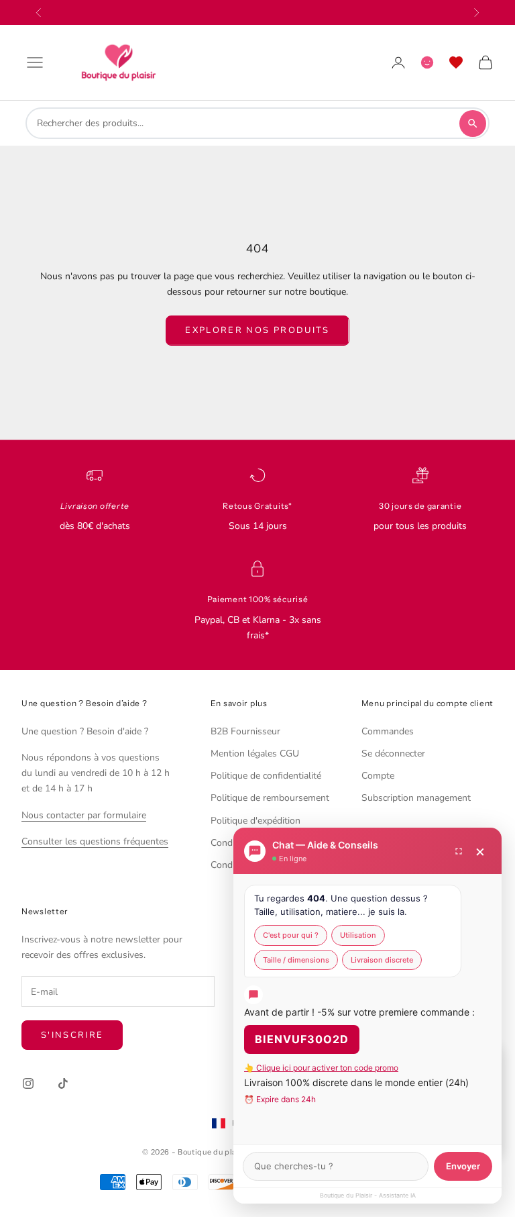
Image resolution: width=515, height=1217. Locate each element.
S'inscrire (72, 1035)
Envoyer (463, 1166)
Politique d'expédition (255, 820)
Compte (377, 775)
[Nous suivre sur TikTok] (63, 1083)
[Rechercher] (472, 123)
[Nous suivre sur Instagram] (28, 1083)
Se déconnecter (393, 753)
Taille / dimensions (296, 960)
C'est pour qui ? (291, 935)
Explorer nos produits (257, 330)
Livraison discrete (382, 960)
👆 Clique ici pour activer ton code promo (321, 1068)
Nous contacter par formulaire (83, 815)
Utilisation (358, 935)
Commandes (387, 731)
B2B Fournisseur (245, 731)
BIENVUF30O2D (302, 1039)
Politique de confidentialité (266, 775)
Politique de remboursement (270, 797)
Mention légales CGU (255, 753)
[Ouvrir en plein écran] (459, 851)
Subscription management (416, 797)
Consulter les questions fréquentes (94, 841)
